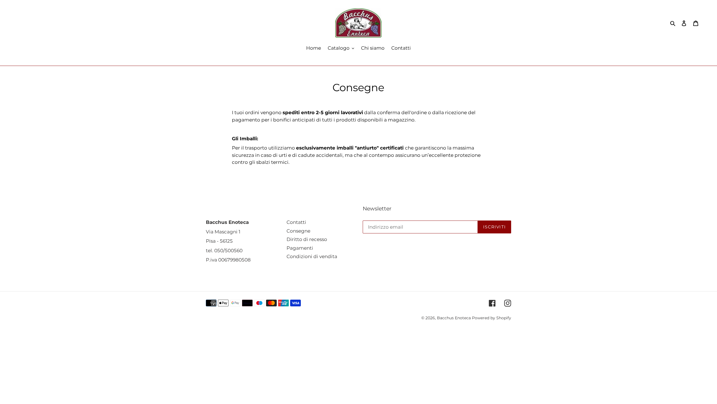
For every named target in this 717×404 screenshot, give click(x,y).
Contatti (296, 222)
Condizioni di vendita (312, 256)
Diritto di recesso (307, 239)
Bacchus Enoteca (454, 317)
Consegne (298, 231)
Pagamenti (300, 248)
